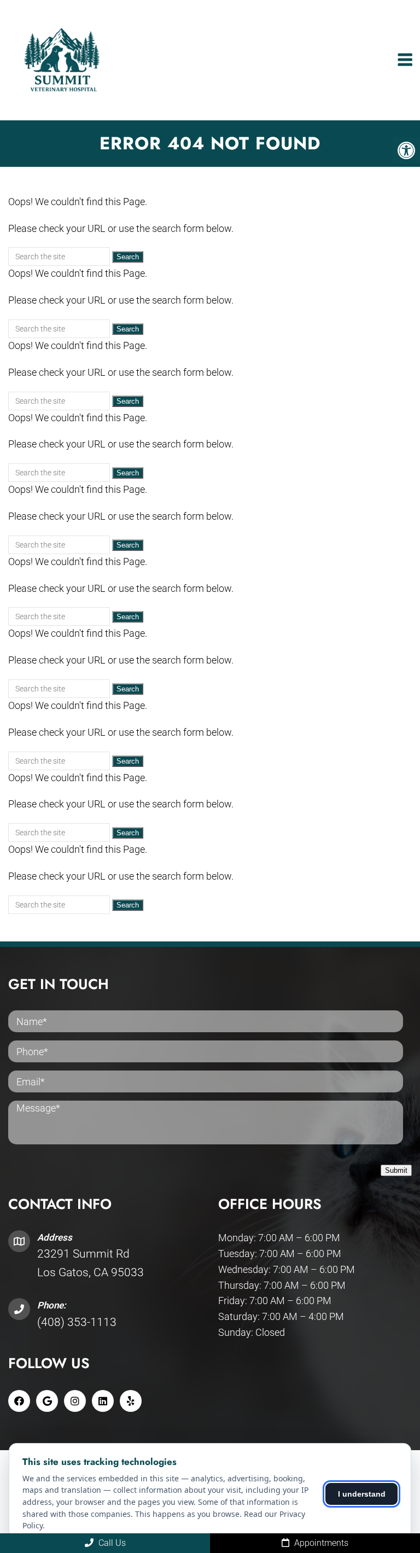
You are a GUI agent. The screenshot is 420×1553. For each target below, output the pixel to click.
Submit (396, 1170)
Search (127, 257)
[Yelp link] (131, 1401)
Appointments (320, 1543)
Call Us (111, 1543)
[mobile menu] (405, 60)
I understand (362, 1494)
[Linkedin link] (103, 1401)
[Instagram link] (75, 1401)
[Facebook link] (19, 1401)
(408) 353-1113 (76, 1322)
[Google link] (47, 1401)
